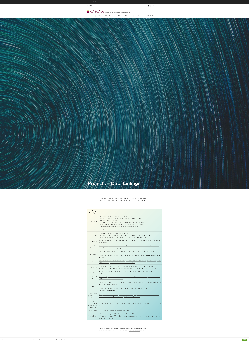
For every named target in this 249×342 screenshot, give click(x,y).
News (99, 15)
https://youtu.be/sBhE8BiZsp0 (108, 291)
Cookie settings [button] (238, 339)
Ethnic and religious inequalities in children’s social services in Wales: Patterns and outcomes (127, 251)
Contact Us (150, 15)
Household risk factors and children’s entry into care (116, 216)
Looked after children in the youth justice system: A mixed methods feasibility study (125, 235)
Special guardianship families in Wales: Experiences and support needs (121, 222)
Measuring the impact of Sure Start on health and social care (118, 314)
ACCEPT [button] (245, 339)
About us (91, 15)
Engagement (139, 15)
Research (106, 15)
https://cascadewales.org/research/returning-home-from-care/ (119, 227)
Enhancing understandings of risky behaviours (114, 233)
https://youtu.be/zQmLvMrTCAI (108, 220)
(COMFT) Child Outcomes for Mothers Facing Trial (114, 311)
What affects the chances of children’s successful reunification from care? (122, 225)
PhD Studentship (134, 331)
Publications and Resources (122, 15)
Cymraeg (89, 6)
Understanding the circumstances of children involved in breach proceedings (123, 237)
